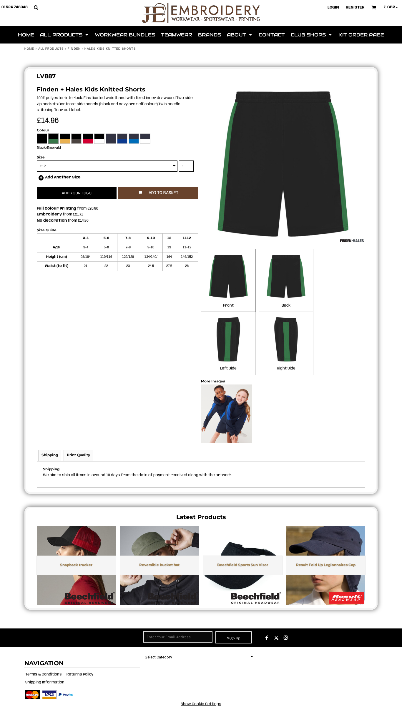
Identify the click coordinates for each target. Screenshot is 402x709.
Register (355, 7)
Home (29, 49)
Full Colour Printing (56, 208)
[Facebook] (267, 638)
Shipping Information (44, 682)
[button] (36, 7)
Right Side (286, 368)
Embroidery (49, 214)
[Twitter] (276, 638)
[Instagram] (286, 638)
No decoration (52, 221)
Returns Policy (80, 674)
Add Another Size (63, 177)
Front (228, 305)
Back (286, 305)
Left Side (228, 368)
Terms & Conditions (43, 674)
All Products (51, 49)
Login (333, 7)
